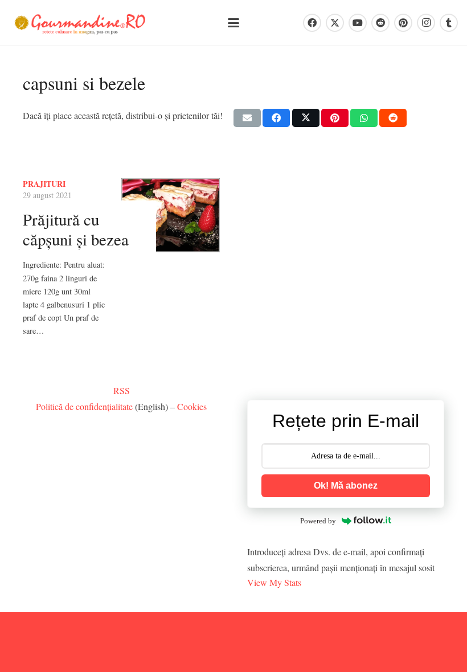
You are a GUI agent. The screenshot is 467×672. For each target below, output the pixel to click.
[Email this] (247, 118)
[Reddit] (380, 23)
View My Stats (274, 582)
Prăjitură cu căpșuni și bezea (76, 229)
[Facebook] (312, 23)
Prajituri (44, 184)
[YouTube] (358, 23)
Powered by (318, 521)
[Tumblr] (449, 23)
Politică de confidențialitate (84, 406)
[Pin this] (335, 118)
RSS (121, 390)
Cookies (192, 406)
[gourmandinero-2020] (80, 23)
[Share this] (276, 118)
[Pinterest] (403, 23)
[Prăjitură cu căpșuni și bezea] (170, 215)
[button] (233, 22)
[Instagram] (426, 23)
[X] (335, 23)
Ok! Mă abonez (346, 485)
